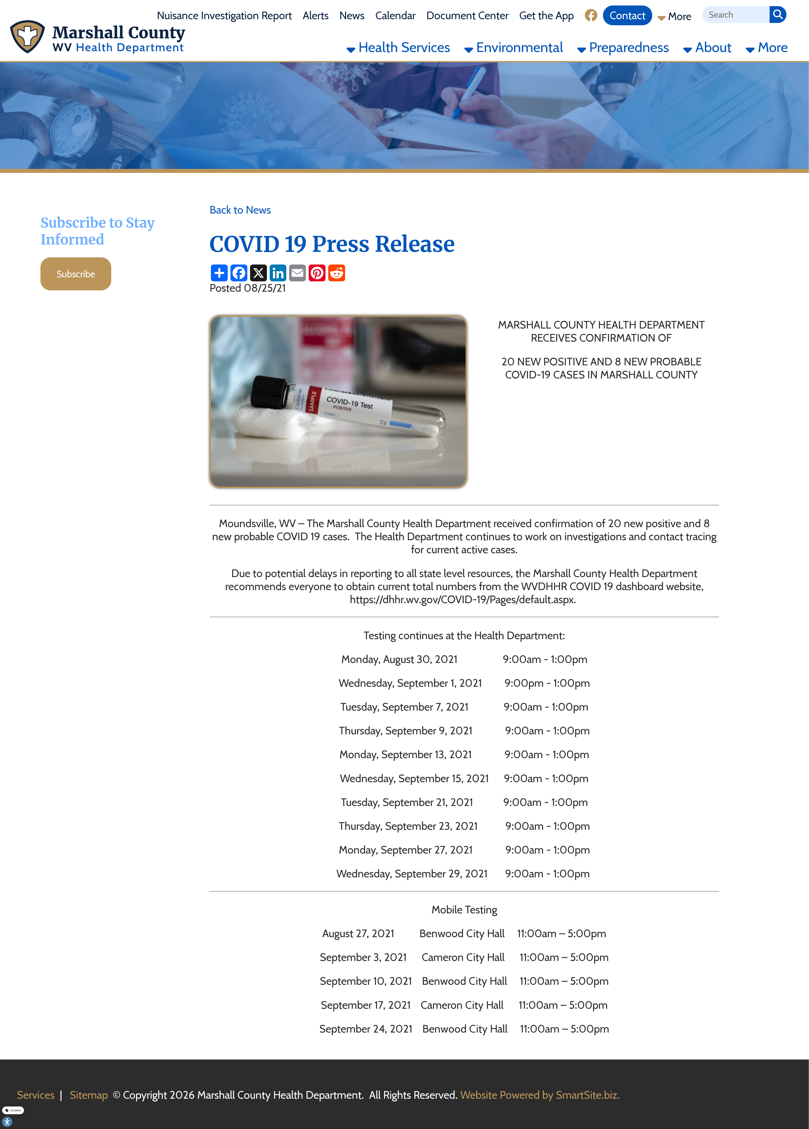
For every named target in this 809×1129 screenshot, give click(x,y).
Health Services (402, 47)
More (678, 16)
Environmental (518, 47)
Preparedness (627, 47)
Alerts (316, 15)
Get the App (546, 15)
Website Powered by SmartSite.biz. (540, 1094)
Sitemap (89, 1094)
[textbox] (736, 14)
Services (36, 1094)
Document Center (467, 15)
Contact (628, 15)
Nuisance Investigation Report (224, 15)
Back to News (240, 209)
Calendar (395, 15)
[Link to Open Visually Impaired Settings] (7, 1122)
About (712, 47)
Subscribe (76, 274)
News (351, 15)
